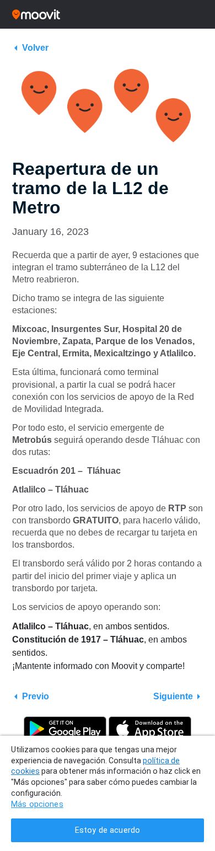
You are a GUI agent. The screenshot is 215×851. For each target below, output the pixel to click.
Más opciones (37, 804)
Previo (35, 696)
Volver (35, 47)
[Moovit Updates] (107, 14)
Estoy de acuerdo (107, 830)
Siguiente (173, 696)
